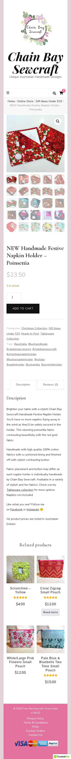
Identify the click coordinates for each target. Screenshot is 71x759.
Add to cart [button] (20, 641)
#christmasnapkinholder (21, 354)
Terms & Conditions (35, 722)
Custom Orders (35, 731)
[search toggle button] (54, 93)
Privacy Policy (35, 718)
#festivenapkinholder (20, 359)
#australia (20, 344)
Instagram (33, 509)
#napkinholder (15, 364)
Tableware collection (20, 490)
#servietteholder (51, 364)
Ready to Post (30, 333)
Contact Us (36, 735)
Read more (50, 612)
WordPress (26, 757)
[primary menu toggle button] (8, 93)
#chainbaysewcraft (44, 349)
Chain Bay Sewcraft (35, 62)
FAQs (35, 727)
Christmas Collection (34, 328)
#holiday (39, 359)
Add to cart (23, 308)
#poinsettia (33, 364)
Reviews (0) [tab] (50, 384)
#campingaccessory (19, 349)
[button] (57, 121)
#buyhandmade (38, 344)
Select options (20, 572)
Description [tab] (23, 384)
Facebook (16, 509)
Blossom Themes (27, 753)
